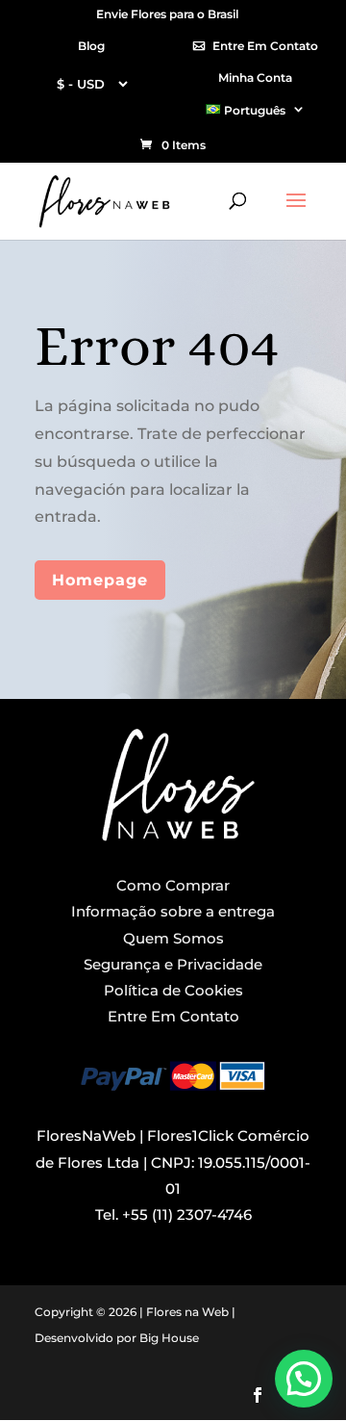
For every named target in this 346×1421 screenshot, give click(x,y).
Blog (91, 46)
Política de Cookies (173, 990)
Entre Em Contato (265, 46)
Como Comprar (173, 885)
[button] (304, 1379)
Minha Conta (255, 78)
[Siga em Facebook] (257, 1395)
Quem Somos (173, 938)
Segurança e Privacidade (173, 964)
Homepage (100, 580)
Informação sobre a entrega (173, 911)
